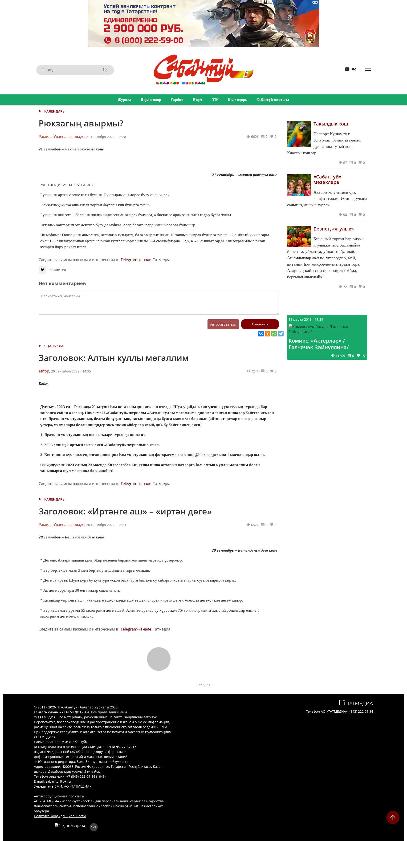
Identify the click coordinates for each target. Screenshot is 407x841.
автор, (44, 371)
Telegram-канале (136, 259)
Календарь (237, 100)
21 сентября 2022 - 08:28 (106, 136)
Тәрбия (177, 100)
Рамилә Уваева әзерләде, (62, 136)
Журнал (125, 100)
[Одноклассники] (267, 333)
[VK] (352, 70)
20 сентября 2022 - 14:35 (71, 371)
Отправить (260, 324)
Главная (203, 685)
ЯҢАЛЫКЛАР (55, 346)
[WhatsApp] (274, 333)
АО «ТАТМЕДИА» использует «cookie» (64, 801)
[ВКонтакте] (261, 333)
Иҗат (197, 100)
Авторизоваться (223, 324)
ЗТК (215, 100)
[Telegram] (281, 333)
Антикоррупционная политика (59, 796)
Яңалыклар (151, 100)
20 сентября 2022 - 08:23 (106, 524)
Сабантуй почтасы (272, 100)
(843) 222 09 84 (361, 711)
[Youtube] (345, 70)
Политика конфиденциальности (60, 816)
